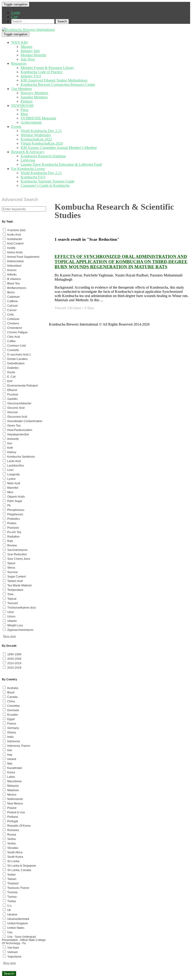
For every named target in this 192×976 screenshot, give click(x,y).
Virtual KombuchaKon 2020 (42, 143)
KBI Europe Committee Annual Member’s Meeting (59, 148)
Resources (18, 63)
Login (15, 12)
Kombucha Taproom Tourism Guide (47, 181)
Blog (24, 114)
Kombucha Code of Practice (42, 72)
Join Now (28, 59)
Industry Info (30, 51)
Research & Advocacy (27, 152)
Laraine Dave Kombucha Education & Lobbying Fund (61, 164)
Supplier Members (34, 97)
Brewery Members (34, 93)
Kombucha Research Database (43, 156)
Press (24, 110)
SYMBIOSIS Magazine (38, 118)
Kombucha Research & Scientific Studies (114, 211)
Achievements (31, 122)
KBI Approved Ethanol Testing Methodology (54, 80)
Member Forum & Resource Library (47, 68)
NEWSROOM (22, 106)
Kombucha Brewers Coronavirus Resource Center (58, 84)
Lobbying (28, 160)
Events (16, 127)
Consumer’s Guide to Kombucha (45, 185)
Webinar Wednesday (36, 135)
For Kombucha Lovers (28, 169)
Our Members (21, 89)
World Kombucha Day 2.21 (41, 131)
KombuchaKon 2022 (36, 139)
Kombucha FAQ (33, 177)
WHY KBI (19, 42)
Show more (9, 636)
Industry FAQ (31, 76)
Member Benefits (33, 55)
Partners (27, 101)
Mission (26, 47)
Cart (14, 17)
